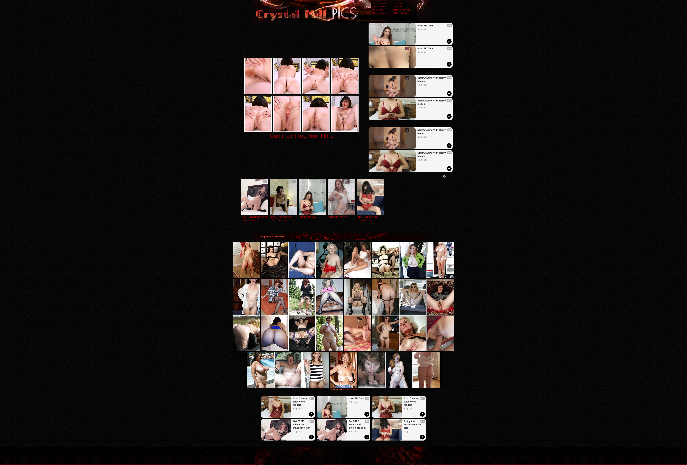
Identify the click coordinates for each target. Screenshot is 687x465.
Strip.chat (422, 29)
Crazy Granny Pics (380, 3)
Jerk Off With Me (338, 216)
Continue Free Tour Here (301, 136)
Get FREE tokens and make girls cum (254, 218)
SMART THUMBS (350, 390)
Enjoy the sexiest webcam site (367, 218)
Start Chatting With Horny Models (431, 79)
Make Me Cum (425, 25)
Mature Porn (377, 10)
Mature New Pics (379, 7)
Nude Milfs (397, 7)
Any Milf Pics (398, 3)
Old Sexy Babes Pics (402, 13)
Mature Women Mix (380, 13)
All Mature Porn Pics (401, 10)
